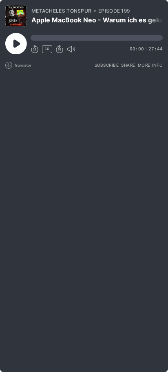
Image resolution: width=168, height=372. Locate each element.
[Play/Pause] (16, 15)
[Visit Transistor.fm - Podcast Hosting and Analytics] (18, 65)
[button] (97, 38)
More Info (150, 65)
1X (47, 49)
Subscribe (107, 65)
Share (128, 65)
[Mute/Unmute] (71, 49)
